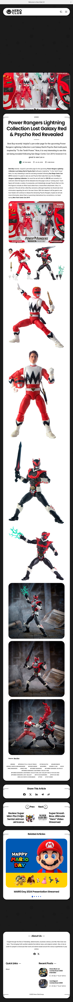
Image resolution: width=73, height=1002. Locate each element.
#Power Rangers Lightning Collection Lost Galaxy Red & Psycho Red (35, 772)
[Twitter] (30, 794)
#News (36, 117)
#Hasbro (43, 766)
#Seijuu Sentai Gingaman (26, 777)
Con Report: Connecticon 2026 (56, 982)
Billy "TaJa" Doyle (60, 976)
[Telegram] (42, 794)
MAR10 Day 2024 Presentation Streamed (36, 891)
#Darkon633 (55, 764)
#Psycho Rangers (41, 775)
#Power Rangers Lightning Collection (35, 770)
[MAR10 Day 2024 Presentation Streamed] (36, 863)
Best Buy (16, 758)
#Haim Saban (32, 766)
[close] (70, 2)
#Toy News (49, 777)
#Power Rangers (36, 768)
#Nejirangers (12, 768)
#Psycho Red (54, 775)
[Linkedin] (36, 794)
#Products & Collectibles (27, 764)
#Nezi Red (23, 768)
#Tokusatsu (44, 764)
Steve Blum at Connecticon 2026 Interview (56, 971)
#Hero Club (53, 766)
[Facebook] (24, 794)
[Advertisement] (36, 28)
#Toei (40, 777)
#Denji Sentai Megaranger (15, 766)
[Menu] (66, 12)
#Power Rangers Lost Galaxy (21, 775)
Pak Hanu (28, 162)
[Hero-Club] (14, 11)
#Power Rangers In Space (54, 768)
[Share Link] (48, 794)
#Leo (62, 766)
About (8, 969)
